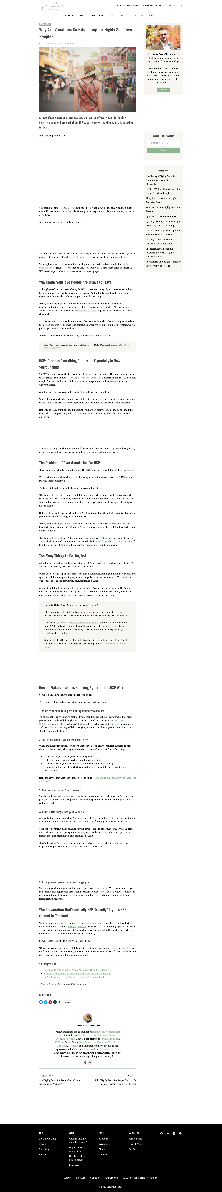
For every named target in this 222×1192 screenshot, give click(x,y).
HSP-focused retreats (86, 310)
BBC (75, 1049)
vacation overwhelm (124, 541)
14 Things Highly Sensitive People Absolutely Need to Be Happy (76, 970)
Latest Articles (133, 5)
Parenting (44, 1149)
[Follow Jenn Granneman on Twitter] (90, 1062)
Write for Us (111, 1178)
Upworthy (102, 1042)
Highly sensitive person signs (77, 1149)
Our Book (120, 5)
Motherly (73, 1045)
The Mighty (114, 1042)
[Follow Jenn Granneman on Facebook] (85, 1062)
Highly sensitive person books (77, 1158)
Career (42, 1154)
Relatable (69, 15)
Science (91, 15)
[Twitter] (167, 1133)
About (67, 1178)
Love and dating (47, 1138)
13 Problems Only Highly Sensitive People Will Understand (74, 977)
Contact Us (171, 5)
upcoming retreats (77, 926)
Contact (103, 1154)
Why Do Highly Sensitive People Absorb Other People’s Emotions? (77, 973)
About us (103, 1138)
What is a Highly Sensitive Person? (141, 1178)
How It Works (136, 1144)
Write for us (105, 1144)
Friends (43, 1144)
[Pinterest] (180, 1133)
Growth (81, 15)
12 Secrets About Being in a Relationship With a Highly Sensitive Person (160, 252)
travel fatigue (102, 541)
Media (102, 1149)
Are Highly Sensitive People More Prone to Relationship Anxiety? (61, 1080)
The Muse (62, 1045)
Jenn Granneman (49, 43)
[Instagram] (174, 1133)
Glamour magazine (109, 1049)
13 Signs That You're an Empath (162, 216)
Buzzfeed (90, 1049)
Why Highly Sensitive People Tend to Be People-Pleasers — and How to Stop (115, 1080)
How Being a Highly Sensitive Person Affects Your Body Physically (161, 180)
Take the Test (137, 15)
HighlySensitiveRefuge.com (106, 1031)
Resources (148, 5)
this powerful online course (84, 622)
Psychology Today (110, 1039)
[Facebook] (161, 1133)
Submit (163, 150)
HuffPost (59, 1042)
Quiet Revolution (87, 1042)
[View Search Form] (181, 6)
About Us (160, 5)
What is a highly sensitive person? (78, 1140)
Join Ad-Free (135, 1138)
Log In (132, 1149)
